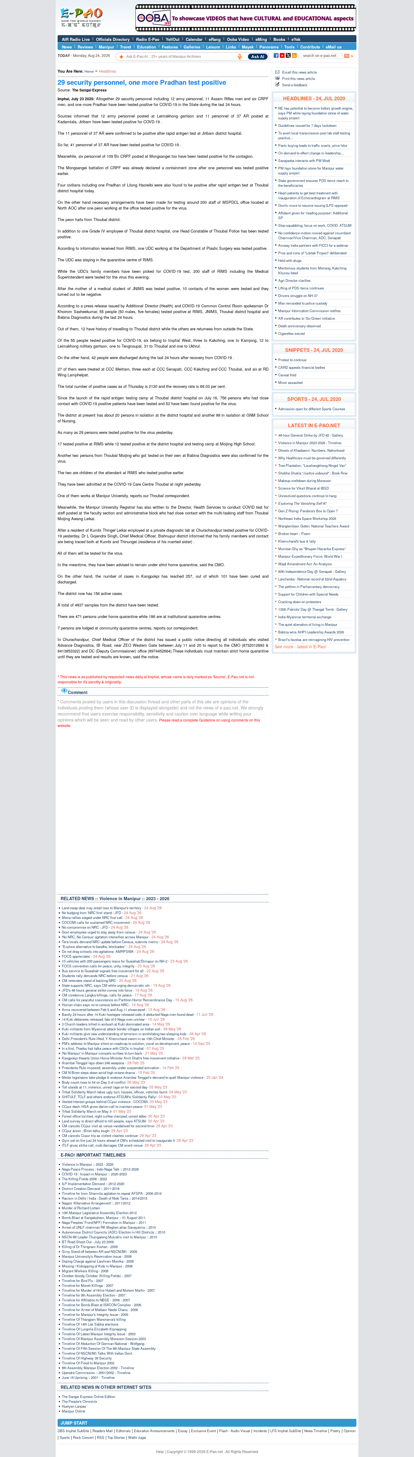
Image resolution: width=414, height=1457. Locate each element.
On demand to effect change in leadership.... (311, 152)
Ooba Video (238, 39)
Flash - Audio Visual (234, 1430)
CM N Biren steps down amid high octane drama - (108, 1072)
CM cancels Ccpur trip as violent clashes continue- (109, 1135)
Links (231, 47)
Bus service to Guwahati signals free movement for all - (113, 970)
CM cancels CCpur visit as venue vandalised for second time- (117, 1125)
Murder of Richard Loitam (81, 1207)
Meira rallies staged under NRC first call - (102, 917)
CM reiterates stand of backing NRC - (99, 980)
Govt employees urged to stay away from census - (109, 932)
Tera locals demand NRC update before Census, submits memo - (120, 941)
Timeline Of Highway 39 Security (87, 1358)
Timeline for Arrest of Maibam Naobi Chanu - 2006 (100, 1309)
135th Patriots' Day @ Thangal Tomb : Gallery (313, 609)
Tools (289, 47)
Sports (65, 1437)
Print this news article (298, 78)
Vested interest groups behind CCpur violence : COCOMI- (115, 1101)
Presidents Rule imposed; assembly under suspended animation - (120, 1067)
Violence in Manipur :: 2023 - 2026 (87, 1164)
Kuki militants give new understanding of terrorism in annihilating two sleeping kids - (134, 1033)
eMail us (334, 47)
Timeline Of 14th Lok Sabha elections (90, 1324)
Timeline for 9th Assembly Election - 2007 (93, 1295)
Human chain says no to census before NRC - (105, 1004)
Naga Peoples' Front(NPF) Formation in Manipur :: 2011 (104, 1222)
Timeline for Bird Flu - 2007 (82, 1280)
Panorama (269, 47)
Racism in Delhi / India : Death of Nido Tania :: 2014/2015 (104, 1198)
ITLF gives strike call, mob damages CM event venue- (111, 1145)
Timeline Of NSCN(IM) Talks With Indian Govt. (97, 1353)
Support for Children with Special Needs (308, 594)
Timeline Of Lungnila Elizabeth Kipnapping (94, 1328)
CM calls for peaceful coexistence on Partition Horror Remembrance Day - (127, 999)
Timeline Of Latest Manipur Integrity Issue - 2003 (98, 1333)
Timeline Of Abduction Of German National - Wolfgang (103, 1343)
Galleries (192, 47)
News (67, 47)
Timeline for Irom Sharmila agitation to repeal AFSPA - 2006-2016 (112, 1193)
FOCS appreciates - (86, 956)
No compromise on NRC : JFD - (95, 927)
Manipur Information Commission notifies (309, 310)
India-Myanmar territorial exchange (304, 616)
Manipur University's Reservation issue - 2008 (97, 1256)
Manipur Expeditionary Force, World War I (310, 556)
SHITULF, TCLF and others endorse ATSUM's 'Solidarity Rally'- (119, 1096)
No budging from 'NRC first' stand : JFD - (102, 912)
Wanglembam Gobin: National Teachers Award (313, 526)
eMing (261, 39)
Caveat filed (287, 374)
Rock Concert (83, 1437)
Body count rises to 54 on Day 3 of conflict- (103, 1082)
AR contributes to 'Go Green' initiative (306, 318)
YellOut (172, 39)
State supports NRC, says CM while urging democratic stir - (116, 985)
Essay (183, 1430)
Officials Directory (113, 39)
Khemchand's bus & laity (297, 541)
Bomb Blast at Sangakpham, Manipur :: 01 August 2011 (103, 1217)
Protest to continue (292, 359)
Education (146, 47)
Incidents (260, 1430)
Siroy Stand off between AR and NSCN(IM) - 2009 (99, 1251)
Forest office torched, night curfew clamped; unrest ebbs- (113, 1116)
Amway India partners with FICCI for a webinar (313, 245)
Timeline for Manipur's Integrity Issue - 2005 (95, 1314)
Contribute (310, 47)
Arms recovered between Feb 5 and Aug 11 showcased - (113, 1009)
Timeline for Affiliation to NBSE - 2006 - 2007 (96, 1299)
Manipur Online (73, 1411)
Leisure (213, 47)
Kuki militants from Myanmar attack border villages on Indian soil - (121, 1028)
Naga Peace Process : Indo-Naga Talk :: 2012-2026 (100, 1169)
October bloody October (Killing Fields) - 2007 (97, 1275)
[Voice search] (239, 57)
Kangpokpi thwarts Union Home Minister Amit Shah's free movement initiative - (131, 1058)
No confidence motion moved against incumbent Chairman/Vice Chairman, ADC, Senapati (314, 235)
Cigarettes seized (291, 333)
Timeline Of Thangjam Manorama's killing (93, 1319)
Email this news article (299, 72)
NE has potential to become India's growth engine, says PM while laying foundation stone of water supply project (315, 113)
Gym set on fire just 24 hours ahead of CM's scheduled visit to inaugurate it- (127, 1140)
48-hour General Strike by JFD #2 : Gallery (310, 435)
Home (89, 71)
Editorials (123, 1430)
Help (160, 1451)
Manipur (106, 47)
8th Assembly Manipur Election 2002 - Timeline (98, 1367)
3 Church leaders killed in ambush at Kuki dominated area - (116, 1024)
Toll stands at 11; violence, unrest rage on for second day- (114, 1087)
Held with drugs (290, 260)
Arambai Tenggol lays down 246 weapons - (103, 1062)
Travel (125, 47)
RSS (100, 1437)
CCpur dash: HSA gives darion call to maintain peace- (112, 1106)
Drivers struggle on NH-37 (298, 295)
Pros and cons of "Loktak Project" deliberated (312, 252)
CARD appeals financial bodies (301, 367)
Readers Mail (102, 1430)
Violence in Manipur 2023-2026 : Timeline (309, 442)
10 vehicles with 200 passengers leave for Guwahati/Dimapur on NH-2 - (125, 961)
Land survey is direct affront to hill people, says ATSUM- (113, 1120)
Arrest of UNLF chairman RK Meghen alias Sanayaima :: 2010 (109, 1227)
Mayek (248, 47)
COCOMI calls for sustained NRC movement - (106, 922)
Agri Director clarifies (294, 280)
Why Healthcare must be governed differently (312, 457)
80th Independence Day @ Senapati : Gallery (312, 571)
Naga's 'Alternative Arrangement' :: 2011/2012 (96, 1203)
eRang (215, 39)
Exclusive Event (203, 1430)
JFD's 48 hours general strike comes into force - (107, 990)
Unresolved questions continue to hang (307, 495)
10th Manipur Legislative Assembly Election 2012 (99, 1212)
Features (170, 47)
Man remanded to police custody (302, 303)
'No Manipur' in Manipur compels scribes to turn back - (112, 1053)
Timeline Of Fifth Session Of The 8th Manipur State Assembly (109, 1348)
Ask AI (257, 56)
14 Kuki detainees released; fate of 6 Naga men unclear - (113, 1019)
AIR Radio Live (76, 39)
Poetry (335, 1430)
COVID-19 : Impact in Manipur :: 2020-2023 (94, 1173)
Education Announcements (154, 1430)
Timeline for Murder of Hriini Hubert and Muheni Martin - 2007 (108, 1290)
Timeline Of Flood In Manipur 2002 (88, 1362)
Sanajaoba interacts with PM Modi (304, 160)
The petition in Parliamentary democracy (309, 586)
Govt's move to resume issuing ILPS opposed (312, 205)
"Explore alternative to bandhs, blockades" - (104, 946)
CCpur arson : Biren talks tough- (95, 1130)
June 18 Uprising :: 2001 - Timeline (88, 1377)
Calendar (194, 39)
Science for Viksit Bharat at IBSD (303, 488)
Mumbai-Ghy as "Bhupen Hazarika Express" (312, 548)
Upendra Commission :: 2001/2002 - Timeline (96, 1372)
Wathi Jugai (137, 1437)
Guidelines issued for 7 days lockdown (307, 125)
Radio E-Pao (147, 39)
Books (279, 39)
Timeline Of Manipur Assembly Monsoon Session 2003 (104, 1338)
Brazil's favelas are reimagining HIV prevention (313, 639)
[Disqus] (163, 809)
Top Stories (116, 1437)
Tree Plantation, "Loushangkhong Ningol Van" (312, 465)
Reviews (85, 47)
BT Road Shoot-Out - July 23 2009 (88, 1241)
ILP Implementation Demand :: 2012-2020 (93, 1183)
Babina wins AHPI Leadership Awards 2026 (311, 631)
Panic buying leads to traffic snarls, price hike (312, 145)
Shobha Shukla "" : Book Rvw (312, 473)
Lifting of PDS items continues (301, 288)
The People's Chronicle (79, 1401)
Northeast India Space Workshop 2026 (307, 518)
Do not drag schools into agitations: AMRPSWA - (108, 951)
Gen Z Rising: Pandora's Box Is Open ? (308, 510)
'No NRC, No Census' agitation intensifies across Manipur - (115, 936)
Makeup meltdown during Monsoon (304, 480)
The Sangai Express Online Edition (88, 1396)
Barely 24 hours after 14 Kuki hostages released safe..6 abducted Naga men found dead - (137, 1014)
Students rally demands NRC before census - (105, 975)
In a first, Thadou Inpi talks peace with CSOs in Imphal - (113, 1048)
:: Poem (294, 533)
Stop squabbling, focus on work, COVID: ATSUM (315, 225)
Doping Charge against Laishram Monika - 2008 (98, 1261)
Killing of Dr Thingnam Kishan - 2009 (90, 1246)
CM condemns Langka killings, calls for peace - (107, 995)
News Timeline (315, 1430)
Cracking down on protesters (299, 601)
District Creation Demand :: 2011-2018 (90, 1188)
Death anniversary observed (299, 325)
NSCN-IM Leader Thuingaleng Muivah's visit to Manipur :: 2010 (109, 1236)
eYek (296, 39)
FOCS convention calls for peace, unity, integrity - (108, 965)
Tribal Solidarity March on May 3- (96, 1111)
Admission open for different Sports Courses (311, 408)
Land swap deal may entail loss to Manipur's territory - (112, 907)
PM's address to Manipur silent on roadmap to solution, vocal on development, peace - (136, 1043)
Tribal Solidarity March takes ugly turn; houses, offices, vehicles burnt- (124, 1091)
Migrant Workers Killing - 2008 (85, 1270)
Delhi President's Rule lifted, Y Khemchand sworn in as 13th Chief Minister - (128, 1038)
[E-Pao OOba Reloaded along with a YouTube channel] (245, 30)
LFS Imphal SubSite (285, 1430)
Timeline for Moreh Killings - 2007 (87, 1285)
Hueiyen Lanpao (74, 1406)
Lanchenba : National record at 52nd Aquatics (312, 579)
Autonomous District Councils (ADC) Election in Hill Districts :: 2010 (113, 1232)
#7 (302, 503)
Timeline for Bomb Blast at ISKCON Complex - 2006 (101, 1304)
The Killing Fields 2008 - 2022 (84, 1178)
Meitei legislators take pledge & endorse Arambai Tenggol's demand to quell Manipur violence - (142, 1077)
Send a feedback (294, 84)
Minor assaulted (290, 382)
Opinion (350, 1430)
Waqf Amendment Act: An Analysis (305, 563)
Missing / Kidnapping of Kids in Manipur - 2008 (97, 1266)
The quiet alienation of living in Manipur (307, 624)
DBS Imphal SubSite (73, 1430)
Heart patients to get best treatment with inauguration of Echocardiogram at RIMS (309, 195)
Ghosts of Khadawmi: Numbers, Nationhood (311, 450)
